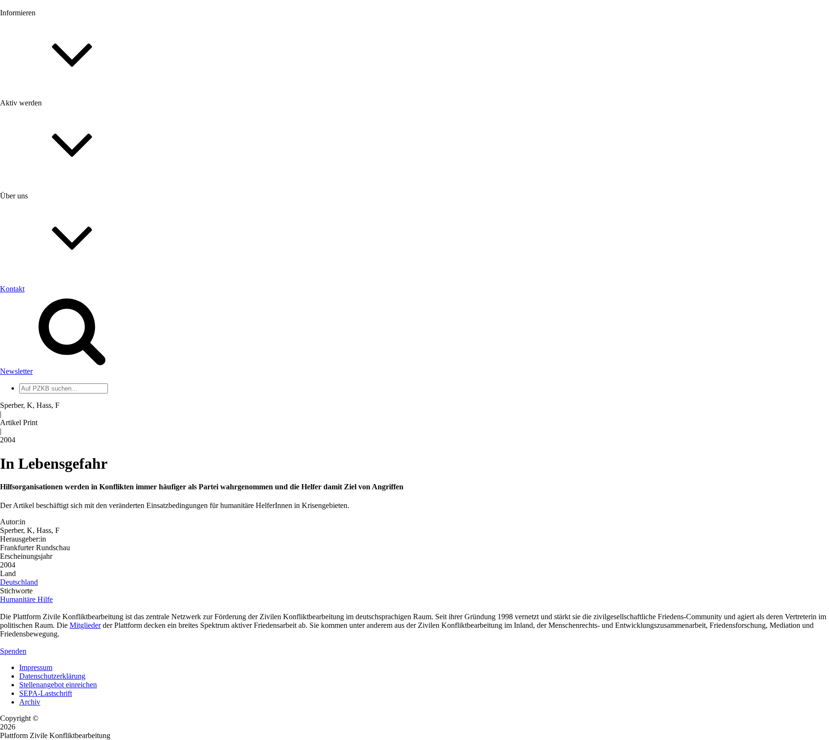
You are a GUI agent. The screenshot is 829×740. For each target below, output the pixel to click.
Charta (29, 316)
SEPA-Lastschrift (45, 693)
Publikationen (40, 154)
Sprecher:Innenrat (46, 379)
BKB (27, 468)
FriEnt (28, 443)
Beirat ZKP (36, 451)
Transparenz (37, 325)
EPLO (29, 460)
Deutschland (19, 582)
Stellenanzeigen (43, 146)
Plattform (33, 111)
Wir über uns (38, 307)
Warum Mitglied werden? (57, 223)
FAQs (28, 240)
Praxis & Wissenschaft (53, 278)
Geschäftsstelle (41, 371)
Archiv (29, 702)
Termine (31, 129)
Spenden (13, 651)
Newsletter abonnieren (53, 120)
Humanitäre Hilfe (26, 599)
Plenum (30, 397)
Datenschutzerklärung (52, 676)
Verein (29, 388)
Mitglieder (34, 231)
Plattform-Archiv (45, 171)
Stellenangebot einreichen (58, 685)
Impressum (35, 667)
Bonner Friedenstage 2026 (59, 137)
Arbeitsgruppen (42, 405)
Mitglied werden (44, 214)
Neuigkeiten (37, 103)
